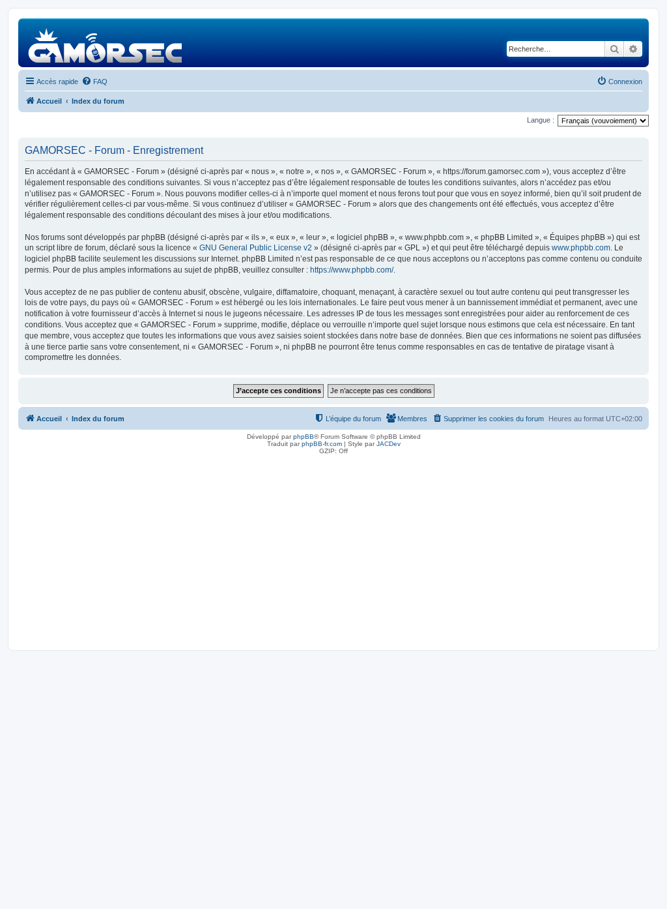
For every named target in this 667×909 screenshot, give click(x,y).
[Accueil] (105, 43)
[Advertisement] (333, 549)
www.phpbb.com (581, 247)
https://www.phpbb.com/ (351, 270)
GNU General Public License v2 (255, 247)
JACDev (388, 443)
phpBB (303, 436)
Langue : (540, 120)
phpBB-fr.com (322, 443)
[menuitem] (94, 81)
